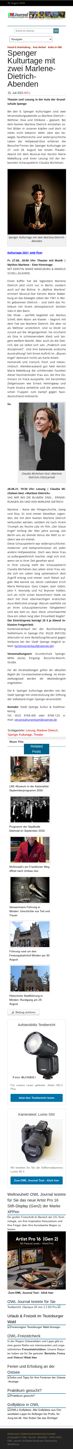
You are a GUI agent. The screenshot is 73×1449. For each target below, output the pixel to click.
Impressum (13, 1434)
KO (26, 92)
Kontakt (51, 1434)
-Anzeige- (55, 1327)
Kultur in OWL (55, 47)
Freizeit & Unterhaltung (18, 47)
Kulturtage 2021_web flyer (24, 252)
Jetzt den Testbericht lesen (36, 1097)
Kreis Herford (39, 47)
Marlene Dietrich (47, 730)
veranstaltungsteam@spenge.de (36, 719)
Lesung (30, 730)
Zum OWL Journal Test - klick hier (36, 1180)
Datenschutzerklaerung (33, 1434)
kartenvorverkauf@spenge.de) (34, 646)
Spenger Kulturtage (20, 734)
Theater (38, 734)
